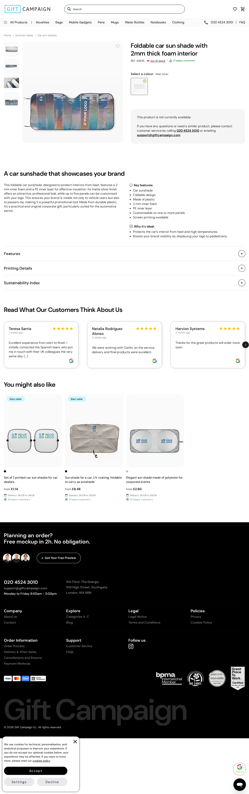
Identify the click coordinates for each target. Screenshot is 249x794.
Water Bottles (134, 22)
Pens (101, 22)
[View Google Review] (71, 360)
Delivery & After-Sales (20, 652)
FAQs (70, 652)
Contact (10, 622)
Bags (59, 22)
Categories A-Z (77, 617)
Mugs (115, 22)
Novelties (42, 22)
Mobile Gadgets (80, 22)
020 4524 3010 (21, 582)
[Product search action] (67, 9)
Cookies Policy (201, 622)
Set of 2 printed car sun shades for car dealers (31, 480)
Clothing (178, 22)
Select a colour (149, 74)
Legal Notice (137, 617)
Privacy (196, 617)
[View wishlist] (235, 9)
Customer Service (79, 646)
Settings (19, 782)
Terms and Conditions (144, 622)
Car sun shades (47, 35)
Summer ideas (24, 35)
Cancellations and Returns (23, 658)
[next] (245, 344)
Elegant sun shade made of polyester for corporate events (154, 480)
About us (10, 617)
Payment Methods (17, 664)
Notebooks (158, 22)
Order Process (14, 646)
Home (7, 35)
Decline (52, 782)
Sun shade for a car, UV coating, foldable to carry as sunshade (93, 480)
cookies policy (41, 760)
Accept (35, 771)
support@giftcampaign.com (25, 588)
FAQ (242, 22)
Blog (69, 622)
